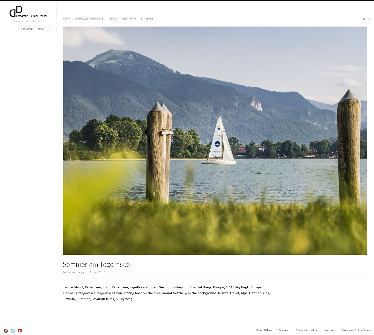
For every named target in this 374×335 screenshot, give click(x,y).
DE (369, 18)
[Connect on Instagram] (6, 331)
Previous (27, 29)
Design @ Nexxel (264, 330)
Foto (66, 18)
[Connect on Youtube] (20, 331)
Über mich (129, 18)
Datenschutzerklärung (307, 330)
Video (112, 18)
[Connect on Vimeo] (13, 331)
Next (41, 29)
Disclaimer (284, 330)
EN (363, 18)
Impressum (330, 330)
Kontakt (147, 18)
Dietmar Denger (76, 272)
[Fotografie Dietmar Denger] (28, 11)
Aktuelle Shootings (89, 18)
